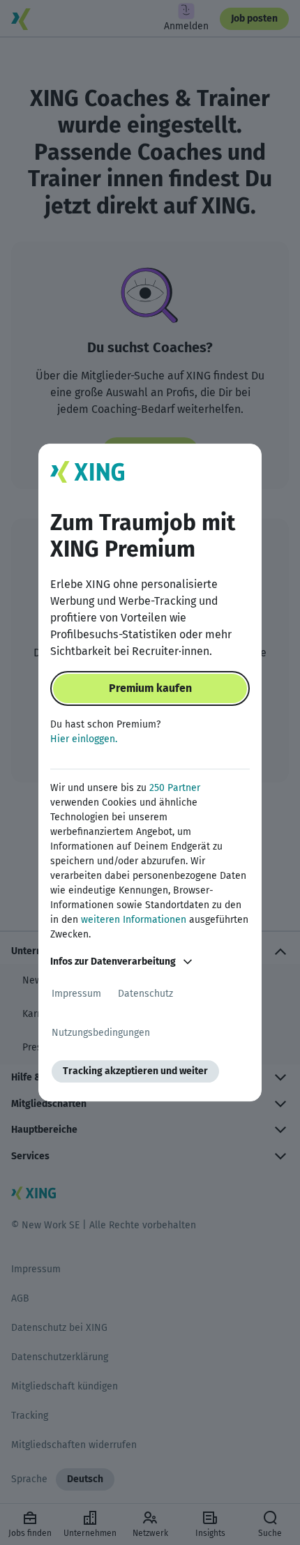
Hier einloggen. (83, 739)
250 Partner (174, 788)
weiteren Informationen (133, 920)
